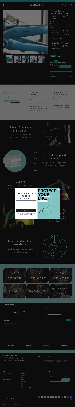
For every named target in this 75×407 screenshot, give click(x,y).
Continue (26, 210)
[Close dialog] (59, 189)
